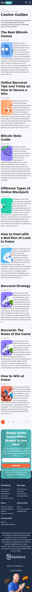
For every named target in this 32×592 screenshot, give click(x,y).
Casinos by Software (7, 513)
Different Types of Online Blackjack (15, 190)
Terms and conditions (23, 509)
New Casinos (5, 491)
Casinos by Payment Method (7, 510)
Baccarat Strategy (15, 286)
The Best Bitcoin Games (14, 34)
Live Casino (4, 496)
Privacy (19, 507)
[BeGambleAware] (16, 565)
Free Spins (20, 491)
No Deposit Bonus (22, 496)
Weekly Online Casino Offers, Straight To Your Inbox (16, 438)
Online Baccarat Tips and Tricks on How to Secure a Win (15, 88)
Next (27, 422)
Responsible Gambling (8, 524)
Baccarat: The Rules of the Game (16, 332)
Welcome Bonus (22, 493)
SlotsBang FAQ (21, 511)
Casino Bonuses (22, 489)
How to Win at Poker (12, 378)
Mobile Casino (5, 493)
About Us (3, 522)
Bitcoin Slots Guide (11, 137)
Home (3, 9)
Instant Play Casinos (7, 498)
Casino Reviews (5, 489)
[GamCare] (16, 557)
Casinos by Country (7, 507)
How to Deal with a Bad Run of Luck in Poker (16, 237)
